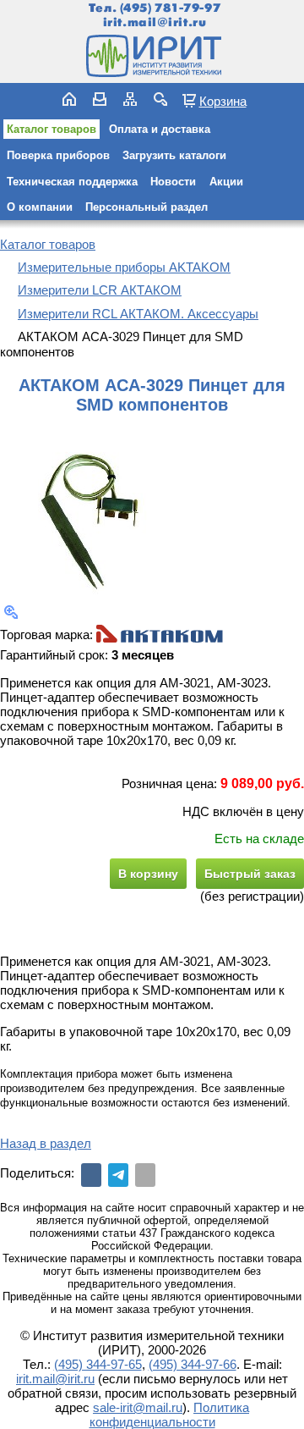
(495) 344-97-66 (192, 1364)
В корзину (148, 873)
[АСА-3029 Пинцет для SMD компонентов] (84, 509)
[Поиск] (160, 99)
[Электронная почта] (145, 1175)
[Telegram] (118, 1175)
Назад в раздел (45, 1143)
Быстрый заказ (250, 873)
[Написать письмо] (99, 99)
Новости (173, 181)
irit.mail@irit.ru (155, 22)
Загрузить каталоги (174, 155)
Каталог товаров (51, 129)
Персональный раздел (146, 207)
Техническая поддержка (72, 181)
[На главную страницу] (152, 55)
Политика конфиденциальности (170, 1414)
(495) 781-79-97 (170, 8)
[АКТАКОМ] (159, 634)
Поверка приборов (58, 155)
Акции (226, 181)
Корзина (223, 101)
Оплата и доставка (159, 129)
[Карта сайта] (130, 99)
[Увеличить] (11, 612)
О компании (40, 207)
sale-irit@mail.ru (137, 1407)
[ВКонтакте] (91, 1175)
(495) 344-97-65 (98, 1364)
